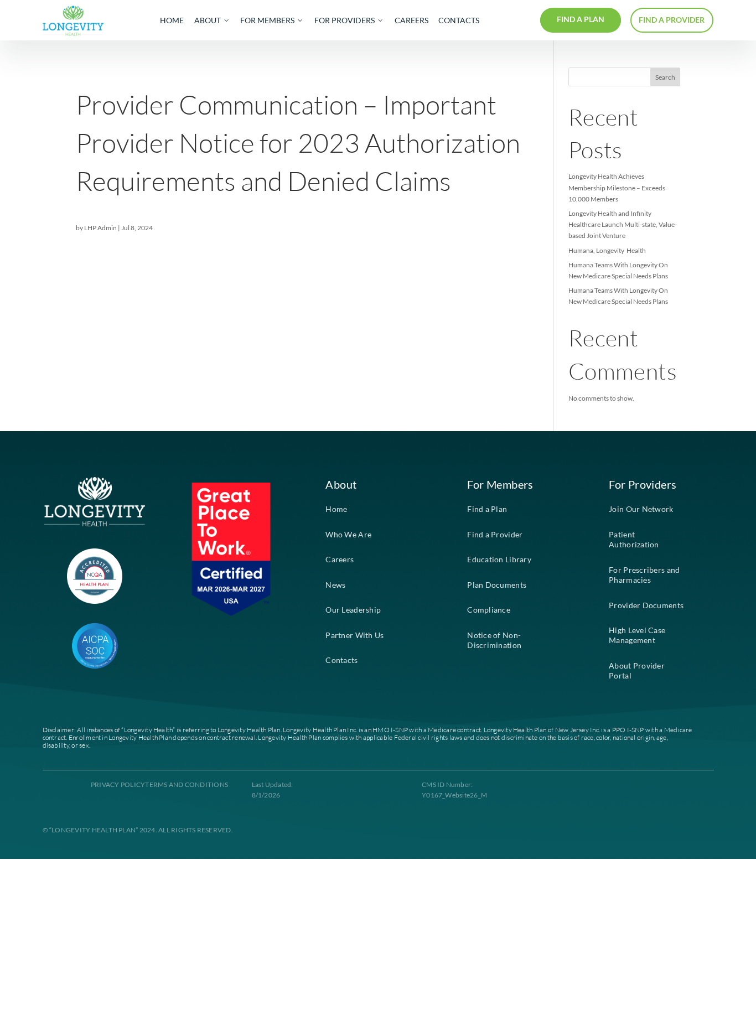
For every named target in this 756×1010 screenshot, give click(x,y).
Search (665, 77)
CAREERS (411, 20)
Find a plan (580, 19)
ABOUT (207, 20)
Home (336, 509)
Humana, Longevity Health (607, 250)
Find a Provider (494, 534)
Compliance (488, 609)
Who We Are (348, 534)
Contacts (341, 660)
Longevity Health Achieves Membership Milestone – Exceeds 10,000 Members (616, 187)
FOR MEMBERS (267, 20)
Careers (339, 559)
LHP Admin (100, 228)
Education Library (499, 559)
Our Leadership (353, 609)
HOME (172, 20)
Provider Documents (646, 605)
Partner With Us (354, 635)
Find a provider (672, 19)
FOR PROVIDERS (344, 20)
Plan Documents (496, 585)
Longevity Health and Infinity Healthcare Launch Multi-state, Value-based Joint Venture (622, 224)
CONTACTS (458, 20)
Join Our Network (641, 509)
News (335, 585)
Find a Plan (487, 509)
